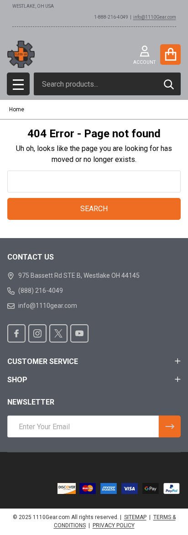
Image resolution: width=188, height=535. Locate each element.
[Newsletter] (170, 426)
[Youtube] (79, 333)
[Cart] (170, 54)
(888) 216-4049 (40, 290)
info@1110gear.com (47, 305)
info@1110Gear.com (154, 17)
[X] (58, 333)
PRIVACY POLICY (114, 525)
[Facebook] (16, 333)
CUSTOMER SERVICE (42, 361)
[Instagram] (37, 333)
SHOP (17, 379)
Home (16, 109)
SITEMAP (135, 517)
